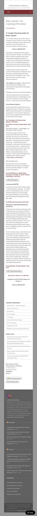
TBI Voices (11, 422)
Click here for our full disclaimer (15, 417)
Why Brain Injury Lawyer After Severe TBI (17, 328)
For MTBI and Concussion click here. (17, 202)
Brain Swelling (11, 314)
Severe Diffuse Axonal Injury (14, 320)
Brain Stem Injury (11, 322)
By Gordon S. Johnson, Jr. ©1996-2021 (18, 275)
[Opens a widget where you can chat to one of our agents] (30, 513)
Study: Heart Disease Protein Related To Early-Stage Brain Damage (17, 337)
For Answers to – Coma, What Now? (16, 305)
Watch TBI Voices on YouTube (14, 485)
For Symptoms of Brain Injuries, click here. (17, 266)
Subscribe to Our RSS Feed (14, 494)
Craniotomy (10, 317)
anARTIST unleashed (23, 510)
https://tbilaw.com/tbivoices (14, 157)
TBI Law (10, 449)
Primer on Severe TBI (12, 308)
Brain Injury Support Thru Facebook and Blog (19, 437)
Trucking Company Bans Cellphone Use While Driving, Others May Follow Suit (19, 342)
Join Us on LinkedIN (12, 491)
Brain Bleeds (10, 311)
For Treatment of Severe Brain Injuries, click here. (16, 121)
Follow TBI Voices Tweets (13, 488)
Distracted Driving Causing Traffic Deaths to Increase (18, 347)
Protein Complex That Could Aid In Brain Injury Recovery (17, 352)
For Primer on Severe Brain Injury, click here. (18, 125)
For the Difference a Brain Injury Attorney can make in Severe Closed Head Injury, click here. (17, 174)
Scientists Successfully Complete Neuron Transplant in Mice (17, 357)
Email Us (8, 373)
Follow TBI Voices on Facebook (15, 482)
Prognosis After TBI (12, 325)
